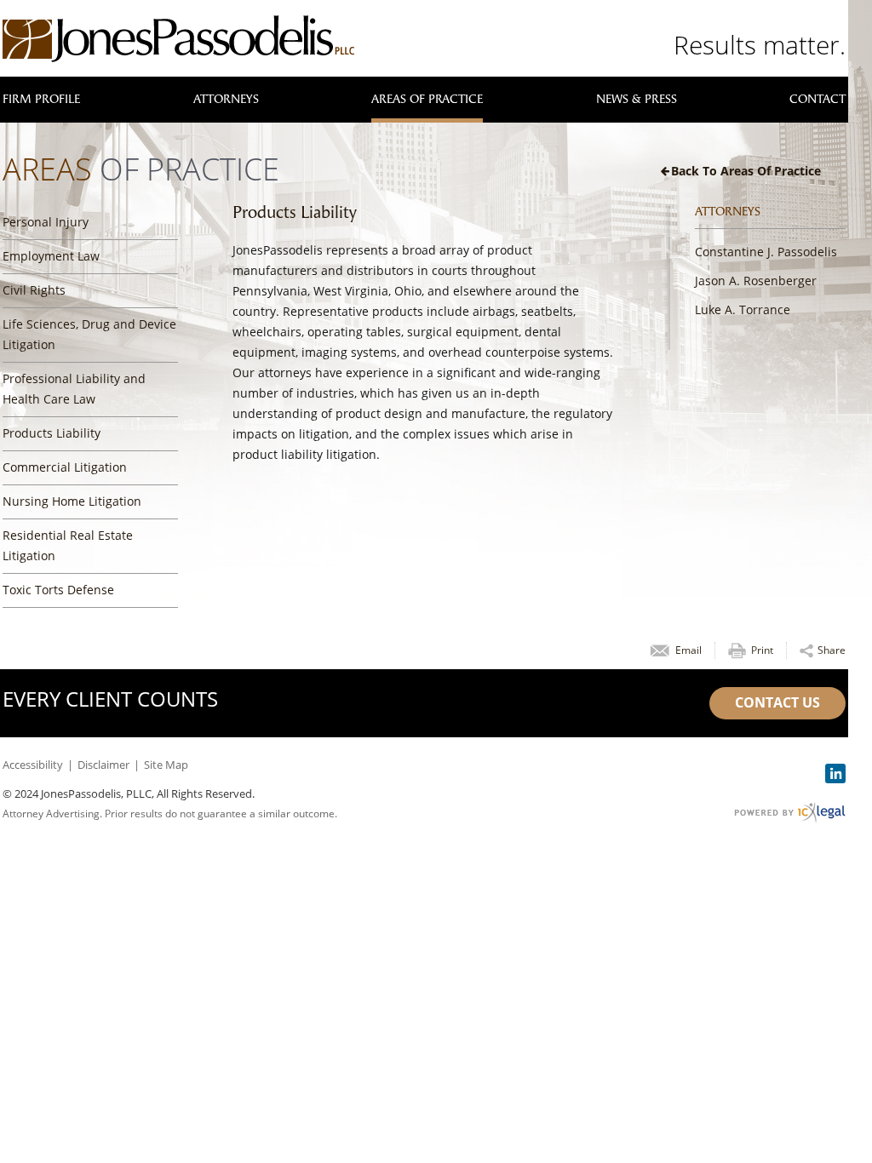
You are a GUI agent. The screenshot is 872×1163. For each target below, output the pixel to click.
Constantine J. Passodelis (766, 251)
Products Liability (51, 433)
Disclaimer (103, 764)
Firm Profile (41, 99)
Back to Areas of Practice (746, 171)
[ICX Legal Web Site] (790, 812)
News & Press (636, 99)
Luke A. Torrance (742, 309)
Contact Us (777, 702)
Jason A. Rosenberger (756, 280)
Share (832, 650)
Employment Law (51, 256)
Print (762, 650)
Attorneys (226, 99)
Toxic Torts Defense (58, 590)
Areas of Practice (427, 99)
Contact (817, 99)
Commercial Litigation (65, 467)
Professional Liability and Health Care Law (74, 388)
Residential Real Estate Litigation (68, 545)
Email (688, 650)
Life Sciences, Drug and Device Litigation (89, 334)
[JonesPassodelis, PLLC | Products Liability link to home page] (178, 38)
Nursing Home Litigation (72, 501)
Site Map (166, 764)
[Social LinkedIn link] (835, 773)
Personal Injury (46, 222)
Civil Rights (34, 290)
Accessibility (33, 764)
